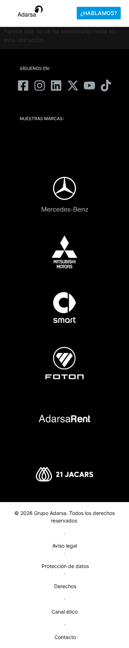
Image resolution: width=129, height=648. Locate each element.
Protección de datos (65, 566)
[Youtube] (89, 85)
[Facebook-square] (23, 85)
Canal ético (65, 612)
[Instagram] (40, 85)
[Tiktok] (105, 85)
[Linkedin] (56, 85)
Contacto (65, 637)
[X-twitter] (72, 85)
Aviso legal (64, 546)
